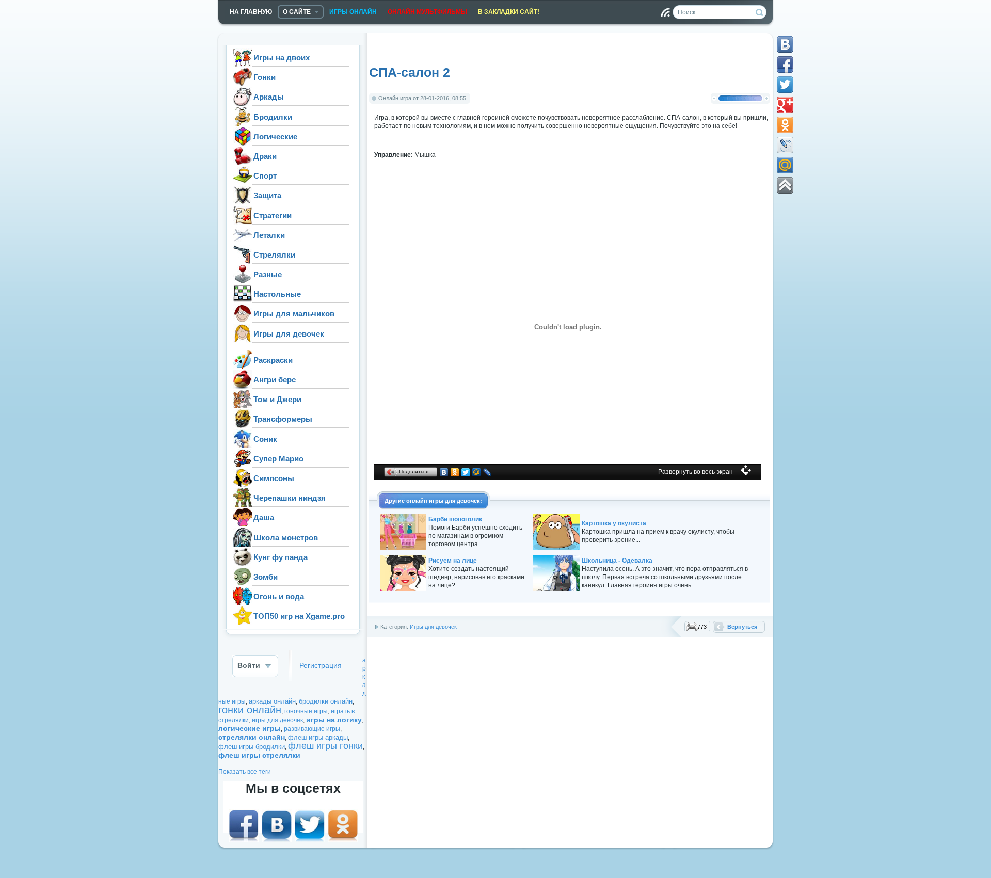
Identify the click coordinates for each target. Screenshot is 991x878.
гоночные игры (306, 711)
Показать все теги (244, 771)
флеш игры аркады (318, 737)
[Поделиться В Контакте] (785, 44)
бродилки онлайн (326, 701)
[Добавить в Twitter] (785, 84)
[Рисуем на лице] (403, 589)
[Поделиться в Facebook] (785, 64)
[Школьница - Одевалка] (556, 589)
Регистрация (320, 665)
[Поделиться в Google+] (785, 105)
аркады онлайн (272, 701)
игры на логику (334, 719)
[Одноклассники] (455, 472)
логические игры (249, 728)
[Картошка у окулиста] (556, 547)
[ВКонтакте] (444, 472)
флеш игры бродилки (251, 747)
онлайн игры (424, 501)
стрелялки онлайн (251, 737)
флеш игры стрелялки (259, 755)
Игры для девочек (433, 627)
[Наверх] (785, 185)
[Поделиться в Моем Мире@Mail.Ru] (785, 165)
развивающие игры (312, 728)
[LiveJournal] (487, 472)
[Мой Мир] (476, 472)
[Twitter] (465, 472)
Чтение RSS (665, 12)
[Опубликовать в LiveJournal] (785, 145)
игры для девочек (277, 720)
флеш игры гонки (325, 746)
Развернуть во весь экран (695, 471)
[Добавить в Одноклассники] (785, 125)
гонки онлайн (249, 709)
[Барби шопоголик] (403, 547)
